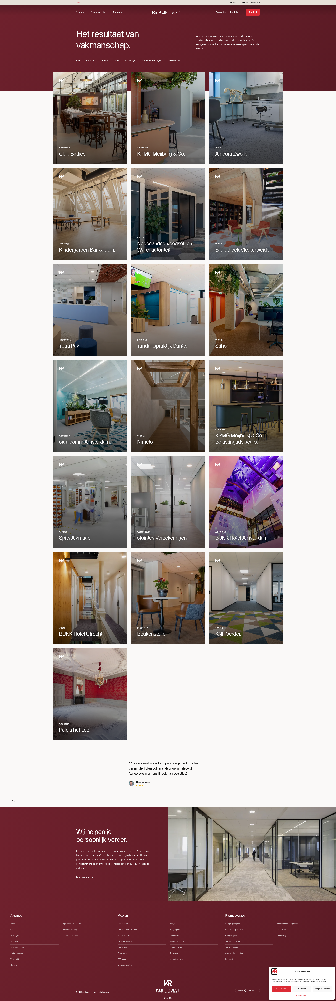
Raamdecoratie (235, 915)
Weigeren (302, 989)
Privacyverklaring (302, 995)
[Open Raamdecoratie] (107, 12)
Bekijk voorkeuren (322, 989)
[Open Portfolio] (240, 12)
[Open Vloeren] (85, 12)
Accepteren (281, 989)
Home (6, 801)
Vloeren (123, 915)
